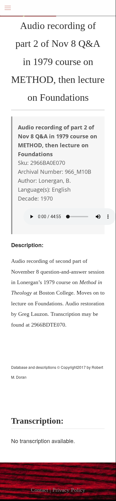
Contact (39, 490)
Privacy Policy (68, 490)
